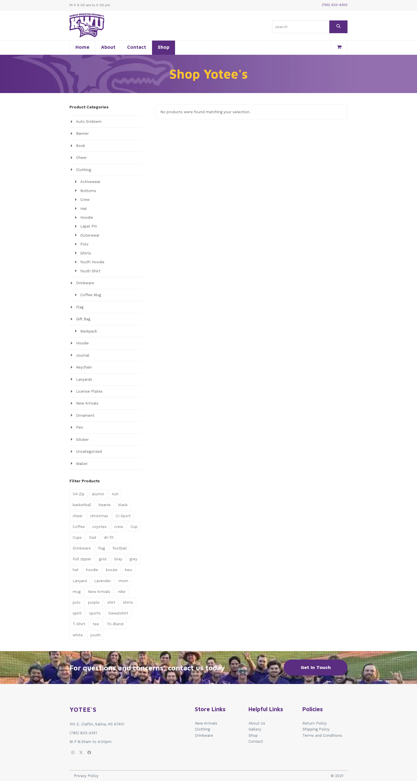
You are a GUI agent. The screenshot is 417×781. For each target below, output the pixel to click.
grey (133, 559)
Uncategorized (89, 451)
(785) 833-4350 (335, 5)
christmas (99, 516)
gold (102, 559)
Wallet (82, 464)
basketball (82, 505)
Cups (77, 537)
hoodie (92, 570)
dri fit (109, 537)
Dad (92, 537)
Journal (82, 355)
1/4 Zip (79, 494)
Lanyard (80, 581)
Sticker (82, 439)
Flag (79, 307)
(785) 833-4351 (83, 733)
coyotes (99, 527)
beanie (105, 505)
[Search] (338, 26)
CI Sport (123, 516)
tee (96, 624)
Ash (115, 494)
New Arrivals (87, 403)
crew (118, 527)
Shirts (85, 253)
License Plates (89, 391)
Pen (79, 427)
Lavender (102, 581)
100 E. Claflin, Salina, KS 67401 (97, 724)
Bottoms (88, 191)
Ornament (85, 415)
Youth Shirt (90, 271)
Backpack (88, 331)
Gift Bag (83, 319)
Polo (84, 244)
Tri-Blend (115, 624)
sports (95, 613)
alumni (98, 494)
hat (76, 570)
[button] (339, 48)
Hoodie (86, 217)
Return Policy (314, 723)
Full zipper (82, 559)
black (123, 505)
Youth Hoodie (92, 262)
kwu (128, 570)
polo (77, 602)
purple (94, 602)
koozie (111, 570)
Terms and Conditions (322, 735)
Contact (255, 741)
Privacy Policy (86, 776)
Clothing (83, 170)
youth (95, 635)
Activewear (90, 182)
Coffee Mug (90, 295)
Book (80, 146)
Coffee (79, 527)
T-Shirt (79, 624)
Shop (253, 735)
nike (121, 592)
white (78, 635)
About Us (256, 723)
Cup (134, 527)
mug (77, 592)
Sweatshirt (118, 613)
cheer (78, 516)
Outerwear (90, 235)
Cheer (81, 157)
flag (101, 548)
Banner (82, 133)
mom (123, 581)
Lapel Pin (88, 226)
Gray (118, 559)
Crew (85, 199)
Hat (83, 209)
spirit (77, 613)
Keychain (84, 367)
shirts (128, 602)
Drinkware (85, 283)
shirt (111, 602)
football (120, 548)
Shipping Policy (316, 729)
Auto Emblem (89, 121)
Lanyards (84, 379)
